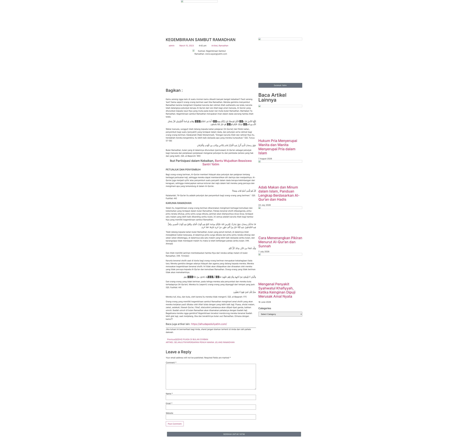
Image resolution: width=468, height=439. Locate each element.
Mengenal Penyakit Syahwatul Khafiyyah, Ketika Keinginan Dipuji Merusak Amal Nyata (276, 290)
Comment (171, 362)
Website (169, 413)
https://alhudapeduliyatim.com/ (209, 324)
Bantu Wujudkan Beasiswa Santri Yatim (227, 162)
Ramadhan (223, 45)
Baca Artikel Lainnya (272, 97)
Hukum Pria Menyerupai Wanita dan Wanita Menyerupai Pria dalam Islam (277, 147)
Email (169, 403)
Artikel (214, 45)
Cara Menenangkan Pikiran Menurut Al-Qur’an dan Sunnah (280, 242)
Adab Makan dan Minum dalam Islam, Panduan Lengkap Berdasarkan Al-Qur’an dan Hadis (279, 193)
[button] (166, 93)
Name (169, 394)
